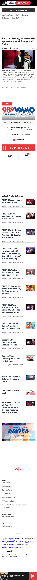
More (23, 18)
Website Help (7, 526)
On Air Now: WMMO (18, 116)
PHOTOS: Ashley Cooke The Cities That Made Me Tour (11, 326)
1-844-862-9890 (19, 147)
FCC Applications (8, 501)
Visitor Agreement (8, 541)
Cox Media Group (13, 538)
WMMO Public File (8, 497)
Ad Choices (29, 543)
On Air (18, 15)
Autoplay (15, 48)
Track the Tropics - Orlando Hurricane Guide (11, 378)
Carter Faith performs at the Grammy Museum (9, 342)
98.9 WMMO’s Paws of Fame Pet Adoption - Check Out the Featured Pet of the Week (11, 407)
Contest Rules (7, 490)
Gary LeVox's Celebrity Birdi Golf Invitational (11, 358)
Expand (6, 48)
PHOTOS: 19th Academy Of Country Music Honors (11, 216)
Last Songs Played (7, 15)
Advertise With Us (8, 517)
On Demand (5, 18)
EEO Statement (7, 494)
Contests (25, 15)
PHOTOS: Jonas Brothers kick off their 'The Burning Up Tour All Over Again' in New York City (12, 254)
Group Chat (15, 18)
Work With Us (7, 486)
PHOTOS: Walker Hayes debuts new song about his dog (11, 272)
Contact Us (6, 483)
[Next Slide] (29, 62)
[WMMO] (18, 3)
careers (12, 544)
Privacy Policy (22, 541)
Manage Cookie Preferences (11, 547)
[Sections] (4, 3)
